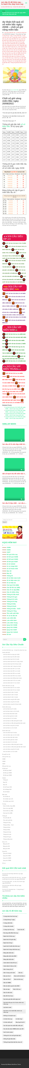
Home (3, 11)
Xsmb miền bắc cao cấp (8, 685)
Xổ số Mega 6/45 (7, 789)
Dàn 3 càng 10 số (9, 48)
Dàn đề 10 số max (8, 995)
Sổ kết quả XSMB (12, 557)
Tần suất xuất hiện (13, 613)
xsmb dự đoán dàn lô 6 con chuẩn (11, 687)
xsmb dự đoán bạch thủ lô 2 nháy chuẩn (13, 661)
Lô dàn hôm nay (9, 57)
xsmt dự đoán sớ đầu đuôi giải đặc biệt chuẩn (14, 723)
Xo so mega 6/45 (12, 566)
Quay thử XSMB (12, 625)
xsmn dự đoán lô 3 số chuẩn (10, 742)
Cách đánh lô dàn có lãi (10, 966)
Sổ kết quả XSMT (12, 561)
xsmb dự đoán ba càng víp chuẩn (11, 654)
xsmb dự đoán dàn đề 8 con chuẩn (11, 673)
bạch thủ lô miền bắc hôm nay (12, 43)
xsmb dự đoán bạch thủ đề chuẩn (11, 656)
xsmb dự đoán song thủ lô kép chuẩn (12, 704)
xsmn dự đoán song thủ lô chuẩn (11, 749)
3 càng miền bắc (17, 35)
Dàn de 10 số (9, 50)
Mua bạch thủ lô (8, 59)
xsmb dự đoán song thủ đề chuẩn (11, 699)
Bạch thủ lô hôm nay (9, 936)
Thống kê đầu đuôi (13, 594)
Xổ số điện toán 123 (13, 580)
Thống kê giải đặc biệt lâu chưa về (13, 1042)
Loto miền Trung (12, 623)
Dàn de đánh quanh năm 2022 (14, 51)
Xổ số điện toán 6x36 (13, 578)
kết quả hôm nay (12, 554)
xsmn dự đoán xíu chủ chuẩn (10, 751)
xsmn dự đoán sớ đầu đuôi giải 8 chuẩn (13, 744)
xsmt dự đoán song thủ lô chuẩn (11, 725)
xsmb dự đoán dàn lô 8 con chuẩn (11, 690)
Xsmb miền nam (6, 730)
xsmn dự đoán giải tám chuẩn (10, 739)
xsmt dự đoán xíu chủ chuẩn (10, 727)
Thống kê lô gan (12, 597)
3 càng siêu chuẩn (16, 37)
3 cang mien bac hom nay (10, 916)
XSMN (9, 550)
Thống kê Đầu (11, 604)
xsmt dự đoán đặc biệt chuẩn (10, 713)
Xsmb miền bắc (6, 652)
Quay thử (4, 851)
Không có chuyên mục (10, 1015)
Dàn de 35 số (7, 979)
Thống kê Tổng (12, 611)
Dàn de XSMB (16, 53)
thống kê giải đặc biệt (9, 1038)
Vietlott (4, 778)
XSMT (8, 552)
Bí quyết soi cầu (6, 754)
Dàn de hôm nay (9, 53)
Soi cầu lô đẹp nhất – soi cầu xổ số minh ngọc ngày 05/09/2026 (14, 503)
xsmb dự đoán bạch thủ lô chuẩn (11, 659)
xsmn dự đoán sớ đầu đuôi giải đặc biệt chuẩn (14, 746)
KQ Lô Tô (4, 841)
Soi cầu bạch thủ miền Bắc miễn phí (13, 1025)
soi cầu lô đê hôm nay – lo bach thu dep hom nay (12, 3)
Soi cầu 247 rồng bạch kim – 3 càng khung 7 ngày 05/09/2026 (13, 890)
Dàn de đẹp (7, 989)
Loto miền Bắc (11, 618)
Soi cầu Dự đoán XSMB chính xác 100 (13, 1028)
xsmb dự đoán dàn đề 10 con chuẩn (12, 675)
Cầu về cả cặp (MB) (13, 590)
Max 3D (9, 571)
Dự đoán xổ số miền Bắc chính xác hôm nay (13, 1011)
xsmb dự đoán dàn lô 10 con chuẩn (11, 680)
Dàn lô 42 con (9, 54)
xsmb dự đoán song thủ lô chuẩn (11, 701)
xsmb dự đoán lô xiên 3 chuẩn (10, 694)
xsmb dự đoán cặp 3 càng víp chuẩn (12, 666)
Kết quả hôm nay (6, 766)
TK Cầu (4, 804)
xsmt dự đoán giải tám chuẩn (10, 716)
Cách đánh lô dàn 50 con (11, 46)
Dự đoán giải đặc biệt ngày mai (12, 999)
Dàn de (4, 50)
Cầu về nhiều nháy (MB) (9, 806)
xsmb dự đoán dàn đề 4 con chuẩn (11, 668)
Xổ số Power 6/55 (7, 787)
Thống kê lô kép (12, 601)
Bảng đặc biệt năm (8, 952)
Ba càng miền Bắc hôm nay (13, 38)
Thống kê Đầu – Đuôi (13, 608)
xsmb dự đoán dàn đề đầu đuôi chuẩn (12, 678)
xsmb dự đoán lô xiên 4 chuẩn (10, 697)
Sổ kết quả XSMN (12, 559)
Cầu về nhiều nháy (13, 592)
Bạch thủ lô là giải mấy (10, 939)
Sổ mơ (9, 634)
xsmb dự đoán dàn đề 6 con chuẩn (11, 671)
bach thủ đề (21, 929)
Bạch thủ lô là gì (11, 42)
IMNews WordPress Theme (14, 1064)
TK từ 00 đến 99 (12, 615)
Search (4, 522)
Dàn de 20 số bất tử (18, 50)
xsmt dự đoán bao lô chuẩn (9, 709)
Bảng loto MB (6, 848)
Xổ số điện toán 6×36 (8, 801)
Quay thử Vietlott (12, 632)
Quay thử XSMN (12, 627)
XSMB (9, 547)
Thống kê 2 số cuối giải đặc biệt (15, 61)
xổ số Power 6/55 (12, 568)
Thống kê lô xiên (12, 599)
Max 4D (9, 573)
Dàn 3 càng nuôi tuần (20, 48)
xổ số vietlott (11, 564)
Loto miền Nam (12, 620)
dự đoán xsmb (7, 1007)
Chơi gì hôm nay (6, 756)
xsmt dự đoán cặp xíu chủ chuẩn (11, 711)
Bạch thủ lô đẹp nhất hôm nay (11, 40)
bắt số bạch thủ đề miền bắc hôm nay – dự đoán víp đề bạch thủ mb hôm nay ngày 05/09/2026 (14, 474)
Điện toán (4, 794)
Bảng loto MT (6, 843)
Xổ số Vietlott (6, 791)
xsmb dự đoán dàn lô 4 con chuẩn (11, 682)
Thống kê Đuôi (11, 606)
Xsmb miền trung (6, 707)
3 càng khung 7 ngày (7, 35)
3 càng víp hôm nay (9, 929)
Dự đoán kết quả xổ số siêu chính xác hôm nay (14, 1003)
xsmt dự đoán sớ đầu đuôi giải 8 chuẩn (12, 720)
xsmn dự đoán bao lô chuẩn (10, 732)
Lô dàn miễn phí (8, 1022)
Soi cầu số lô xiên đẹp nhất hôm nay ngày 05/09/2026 (14, 444)
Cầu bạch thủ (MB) (13, 585)
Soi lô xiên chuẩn (8, 1032)
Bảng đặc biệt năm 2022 (13, 45)
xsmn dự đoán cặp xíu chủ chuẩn (11, 735)
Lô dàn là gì (16, 57)
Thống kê (10, 576)
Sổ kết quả (5, 768)
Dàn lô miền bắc (18, 54)
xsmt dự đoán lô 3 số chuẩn (10, 718)
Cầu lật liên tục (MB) (13, 587)
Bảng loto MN (6, 846)
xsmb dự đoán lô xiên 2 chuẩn (10, 692)
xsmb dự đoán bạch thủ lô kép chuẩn (12, 664)
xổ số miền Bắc (15, 89)
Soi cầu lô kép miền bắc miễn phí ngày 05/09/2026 (11, 886)
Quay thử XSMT (12, 630)
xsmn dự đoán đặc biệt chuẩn (10, 737)
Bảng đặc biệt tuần (9, 959)
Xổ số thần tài (11, 583)
